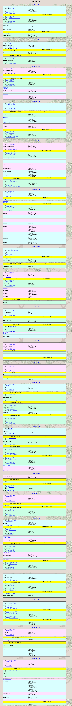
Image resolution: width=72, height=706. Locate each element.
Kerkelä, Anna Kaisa (13, 395)
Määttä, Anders (9, 17)
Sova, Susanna (9, 370)
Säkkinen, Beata (12, 13)
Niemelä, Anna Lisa (10, 635)
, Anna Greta (11, 487)
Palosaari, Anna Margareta (14, 18)
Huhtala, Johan (9, 180)
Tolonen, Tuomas (9, 273)
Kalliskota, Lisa (12, 530)
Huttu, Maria (8, 12)
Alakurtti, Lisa (9, 579)
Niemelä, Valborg (12, 144)
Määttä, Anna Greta (10, 596)
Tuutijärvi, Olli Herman (11, 593)
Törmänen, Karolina (10, 22)
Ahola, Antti (11, 421)
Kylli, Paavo (8, 258)
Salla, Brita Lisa (9, 148)
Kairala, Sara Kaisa (10, 568)
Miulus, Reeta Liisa (6, 536)
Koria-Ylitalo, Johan (13, 562)
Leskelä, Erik (9, 132)
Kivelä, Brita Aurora (10, 47)
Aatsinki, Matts (9, 404)
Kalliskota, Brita (12, 405)
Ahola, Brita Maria (10, 254)
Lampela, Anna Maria (13, 48)
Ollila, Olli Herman (10, 545)
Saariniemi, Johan (12, 520)
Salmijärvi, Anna (12, 73)
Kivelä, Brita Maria (13, 613)
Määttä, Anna (11, 8)
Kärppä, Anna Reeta (6, 677)
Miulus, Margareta (9, 210)
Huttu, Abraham (12, 11)
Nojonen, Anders (9, 192)
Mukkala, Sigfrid (5, 88)
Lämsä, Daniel (12, 131)
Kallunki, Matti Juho (10, 612)
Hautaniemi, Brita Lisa (10, 617)
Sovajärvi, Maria (12, 255)
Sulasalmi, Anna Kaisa (13, 618)
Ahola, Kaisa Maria (6, 332)
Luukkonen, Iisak (12, 285)
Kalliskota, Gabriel (13, 71)
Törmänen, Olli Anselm (7, 537)
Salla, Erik (11, 500)
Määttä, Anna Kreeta (10, 62)
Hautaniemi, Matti (12, 616)
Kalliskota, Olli (12, 508)
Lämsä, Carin (11, 133)
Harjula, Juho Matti (6, 505)
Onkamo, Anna (11, 676)
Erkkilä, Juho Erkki (10, 509)
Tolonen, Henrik (12, 272)
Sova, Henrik (11, 485)
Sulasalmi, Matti (9, 630)
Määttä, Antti (12, 588)
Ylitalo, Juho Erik (10, 563)
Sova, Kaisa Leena (9, 185)
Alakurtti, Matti (12, 606)
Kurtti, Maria (9, 675)
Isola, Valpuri (9, 314)
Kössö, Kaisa (8, 277)
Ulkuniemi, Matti (12, 408)
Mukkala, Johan (5, 87)
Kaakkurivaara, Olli (13, 670)
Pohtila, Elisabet (5, 470)
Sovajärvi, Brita (12, 371)
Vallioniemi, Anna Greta (14, 250)
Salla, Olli (11, 528)
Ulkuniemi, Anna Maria (10, 409)
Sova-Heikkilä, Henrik (10, 104)
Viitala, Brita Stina (13, 181)
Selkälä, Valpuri (12, 315)
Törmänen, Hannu (9, 521)
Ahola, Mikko (5, 202)
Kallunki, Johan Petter (13, 611)
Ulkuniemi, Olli (12, 533)
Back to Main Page (36, 4)
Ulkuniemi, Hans (12, 495)
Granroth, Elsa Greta (13, 580)
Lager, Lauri (11, 433)
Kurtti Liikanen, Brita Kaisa (15, 186)
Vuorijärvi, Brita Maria (11, 109)
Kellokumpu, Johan (9, 68)
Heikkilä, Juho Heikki (6, 122)
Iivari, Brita (9, 589)
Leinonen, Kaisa (12, 154)
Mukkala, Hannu (5, 94)
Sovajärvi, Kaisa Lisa (10, 331)
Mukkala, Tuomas (6, 92)
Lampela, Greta (12, 551)
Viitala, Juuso (9, 417)
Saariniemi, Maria (12, 575)
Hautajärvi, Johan (9, 143)
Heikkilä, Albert (5, 117)
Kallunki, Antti (12, 280)
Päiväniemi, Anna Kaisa (10, 157)
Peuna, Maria (8, 514)
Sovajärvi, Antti (12, 103)
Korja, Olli (11, 665)
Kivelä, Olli (11, 46)
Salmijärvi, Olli (12, 428)
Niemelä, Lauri (12, 634)
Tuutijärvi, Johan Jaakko (11, 153)
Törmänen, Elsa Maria (13, 58)
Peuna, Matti (5, 76)
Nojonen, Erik (12, 191)
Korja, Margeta (12, 546)
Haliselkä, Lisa (12, 423)
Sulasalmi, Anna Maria (6, 640)
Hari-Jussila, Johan (13, 326)
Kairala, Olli (12, 567)
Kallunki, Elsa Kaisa (13, 149)
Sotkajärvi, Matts (12, 660)
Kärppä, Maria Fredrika (7, 679)
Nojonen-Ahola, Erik (13, 309)
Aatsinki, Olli (12, 457)
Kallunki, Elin (5, 199)
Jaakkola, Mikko (12, 629)
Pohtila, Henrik (9, 429)
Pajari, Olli (11, 389)
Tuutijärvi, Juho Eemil (6, 158)
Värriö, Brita (12, 207)
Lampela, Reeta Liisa (10, 550)
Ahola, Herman (9, 365)
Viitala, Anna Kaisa (10, 490)
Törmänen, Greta (9, 525)
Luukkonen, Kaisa (9, 286)
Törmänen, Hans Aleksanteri (7, 557)
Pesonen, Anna (9, 196)
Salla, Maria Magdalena (10, 501)
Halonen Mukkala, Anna (10, 85)
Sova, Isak (8, 486)
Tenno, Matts (11, 347)
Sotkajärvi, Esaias (10, 661)
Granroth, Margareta (13, 410)
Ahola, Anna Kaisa (9, 422)
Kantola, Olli (9, 385)
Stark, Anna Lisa (12, 43)
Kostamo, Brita (12, 434)
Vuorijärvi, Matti (12, 57)
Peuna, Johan (8, 584)
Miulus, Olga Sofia (6, 559)
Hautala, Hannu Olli (10, 602)
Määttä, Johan (12, 16)
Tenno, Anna (11, 81)
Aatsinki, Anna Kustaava (11, 399)
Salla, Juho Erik (9, 529)
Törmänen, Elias (12, 21)
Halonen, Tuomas (9, 80)
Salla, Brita (11, 510)
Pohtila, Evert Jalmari (6, 465)
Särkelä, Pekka (12, 394)
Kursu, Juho (5, 359)
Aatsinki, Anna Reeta (13, 400)
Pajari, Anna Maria (10, 390)
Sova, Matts (11, 369)
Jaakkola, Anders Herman (14, 136)
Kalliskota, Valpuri (10, 72)
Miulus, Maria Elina (6, 552)
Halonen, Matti (12, 79)
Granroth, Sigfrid (12, 6)
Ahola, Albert (5, 333)
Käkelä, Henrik (12, 384)
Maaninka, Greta (12, 515)
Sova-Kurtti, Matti (10, 327)
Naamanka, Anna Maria (10, 137)
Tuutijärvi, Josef (12, 438)
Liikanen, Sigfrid (9, 249)
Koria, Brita (11, 631)
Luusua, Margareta (12, 671)
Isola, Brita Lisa (9, 534)
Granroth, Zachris (9, 7)
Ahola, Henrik (5, 201)
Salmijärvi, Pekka (9, 42)
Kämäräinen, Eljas (9, 33)
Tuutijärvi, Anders (13, 152)
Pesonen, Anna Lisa (13, 590)
